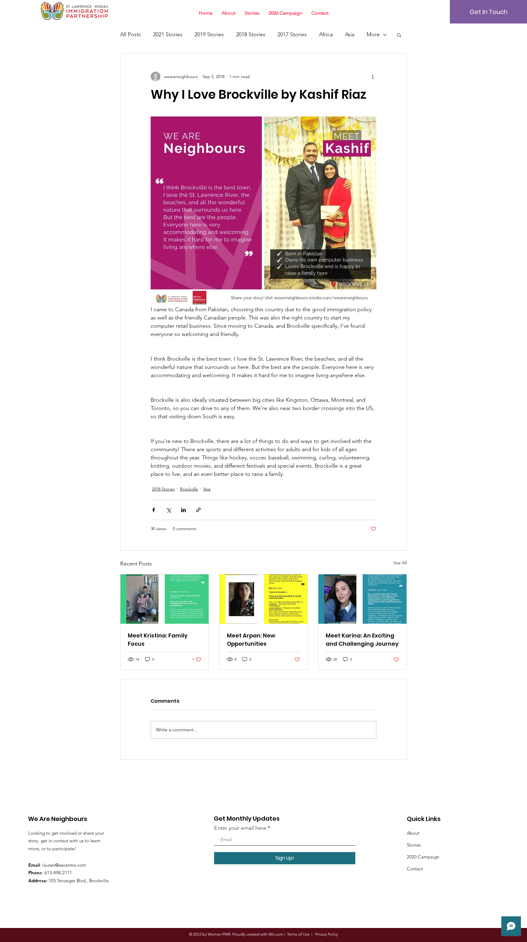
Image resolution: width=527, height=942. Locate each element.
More (373, 34)
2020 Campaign (423, 857)
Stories (414, 845)
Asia (349, 34)
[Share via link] (198, 510)
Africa (326, 34)
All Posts (130, 34)
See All (400, 563)
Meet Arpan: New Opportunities (251, 640)
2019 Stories (209, 34)
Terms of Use (298, 934)
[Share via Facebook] (153, 510)
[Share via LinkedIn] (183, 510)
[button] (399, 34)
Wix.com (275, 934)
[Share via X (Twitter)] (168, 510)
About (413, 833)
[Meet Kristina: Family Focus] (164, 599)
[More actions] (372, 76)
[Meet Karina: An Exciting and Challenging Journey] (362, 599)
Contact (415, 869)
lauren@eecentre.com (64, 865)
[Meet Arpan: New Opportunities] (264, 599)
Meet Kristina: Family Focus (158, 640)
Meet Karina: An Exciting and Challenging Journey (362, 640)
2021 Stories (167, 34)
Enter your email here (240, 828)
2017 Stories (292, 34)
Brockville (189, 489)
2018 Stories (250, 34)
